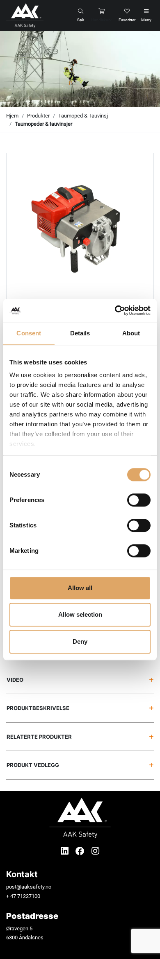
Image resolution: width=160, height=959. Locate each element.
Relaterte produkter (39, 736)
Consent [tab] (28, 333)
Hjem (12, 116)
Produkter (38, 116)
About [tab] (131, 333)
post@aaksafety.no (28, 887)
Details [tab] (80, 333)
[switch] (139, 500)
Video (15, 679)
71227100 (28, 896)
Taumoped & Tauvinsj (83, 116)
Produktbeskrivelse (38, 708)
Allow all (80, 587)
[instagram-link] (95, 851)
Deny (80, 641)
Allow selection (80, 614)
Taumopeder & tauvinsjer (43, 124)
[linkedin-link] (66, 851)
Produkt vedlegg (33, 765)
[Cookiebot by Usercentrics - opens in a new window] (115, 310)
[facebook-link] (81, 851)
